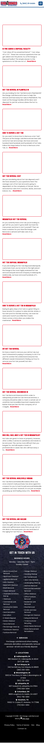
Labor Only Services (31, 580)
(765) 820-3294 (23, 688)
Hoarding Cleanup (30, 574)
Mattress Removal (30, 586)
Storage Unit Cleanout (32, 615)
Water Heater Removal (32, 626)
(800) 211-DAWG (28, 3)
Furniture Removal (9, 633)
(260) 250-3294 (23, 670)
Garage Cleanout (30, 571)
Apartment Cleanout (10, 576)
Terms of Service (22, 725)
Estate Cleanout (9, 621)
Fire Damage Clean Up (11, 627)
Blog (38, 725)
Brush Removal (8, 588)
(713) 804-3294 (23, 705)
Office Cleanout (30, 594)
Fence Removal (8, 624)
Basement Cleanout (10, 585)
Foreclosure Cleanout (11, 630)
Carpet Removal (9, 591)
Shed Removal (29, 607)
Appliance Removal (10, 579)
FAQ (32, 725)
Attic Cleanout (8, 582)
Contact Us (22, 728)
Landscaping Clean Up (32, 583)
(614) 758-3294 (23, 697)
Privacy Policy (9, 725)
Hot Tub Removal (30, 577)
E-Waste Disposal (9, 618)
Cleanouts (7, 599)
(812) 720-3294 (23, 680)
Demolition (7, 615)
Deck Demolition (9, 612)
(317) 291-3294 (23, 661)
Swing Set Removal (31, 618)
